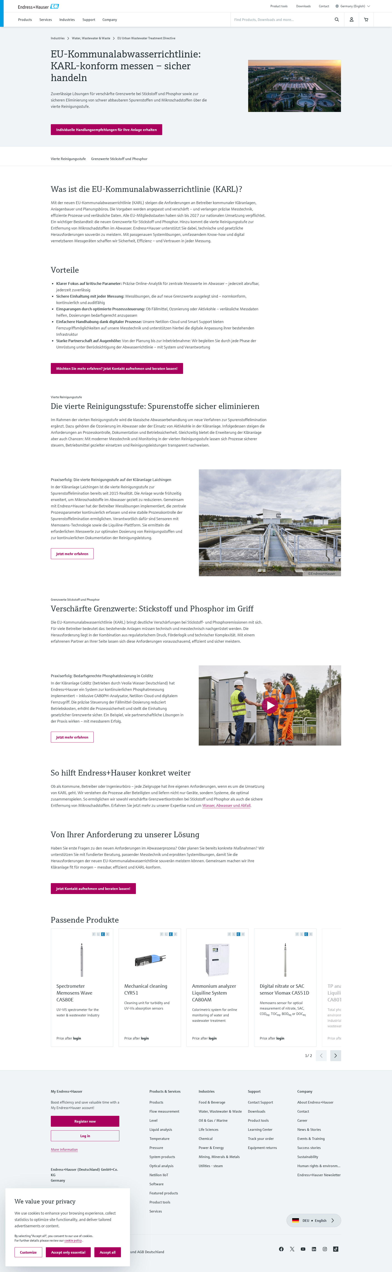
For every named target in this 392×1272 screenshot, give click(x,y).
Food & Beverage (212, 1102)
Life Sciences (208, 1129)
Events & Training (311, 1138)
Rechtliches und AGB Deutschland (138, 1252)
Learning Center (260, 1129)
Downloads (303, 6)
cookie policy (73, 1240)
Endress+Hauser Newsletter (319, 1175)
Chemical (206, 1138)
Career (302, 1120)
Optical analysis (161, 1165)
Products (156, 1102)
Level (153, 1120)
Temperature (159, 1138)
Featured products (163, 1193)
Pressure (156, 1147)
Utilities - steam (211, 1165)
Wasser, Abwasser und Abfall (226, 805)
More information (64, 1149)
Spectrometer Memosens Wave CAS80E (74, 993)
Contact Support (260, 1102)
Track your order (261, 1138)
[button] (106, 129)
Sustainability (307, 1156)
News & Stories (309, 1129)
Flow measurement (164, 1111)
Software (156, 1184)
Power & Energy (211, 1147)
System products (162, 1156)
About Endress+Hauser (315, 1102)
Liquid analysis (160, 1129)
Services (155, 1211)
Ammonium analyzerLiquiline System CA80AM (214, 993)
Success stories (309, 1147)
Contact (324, 6)
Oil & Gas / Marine (213, 1120)
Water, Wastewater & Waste (91, 38)
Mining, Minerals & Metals (219, 1156)
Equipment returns (262, 1147)
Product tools (279, 6)
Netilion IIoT (158, 1175)
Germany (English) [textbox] (353, 6)
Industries (58, 38)
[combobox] (355, 6)
